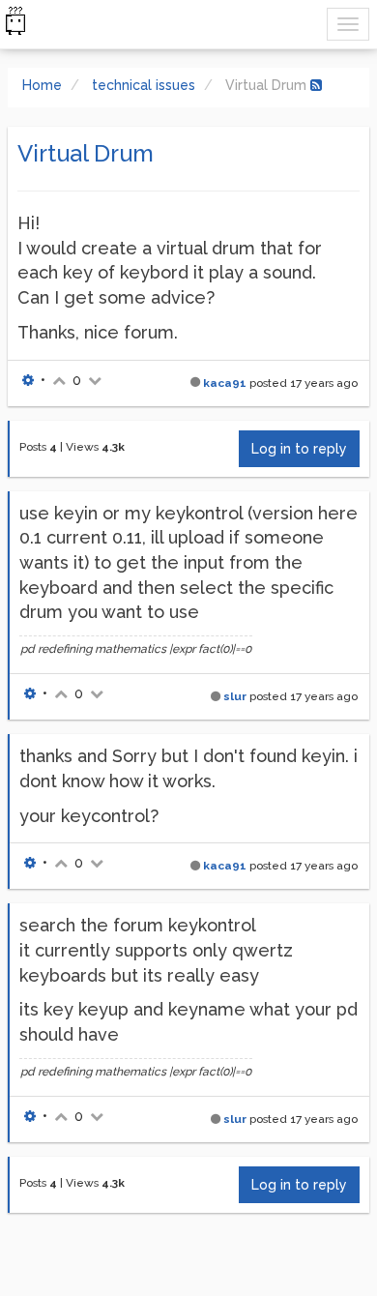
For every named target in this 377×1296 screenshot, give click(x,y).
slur (234, 696)
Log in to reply (299, 449)
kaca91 (224, 383)
